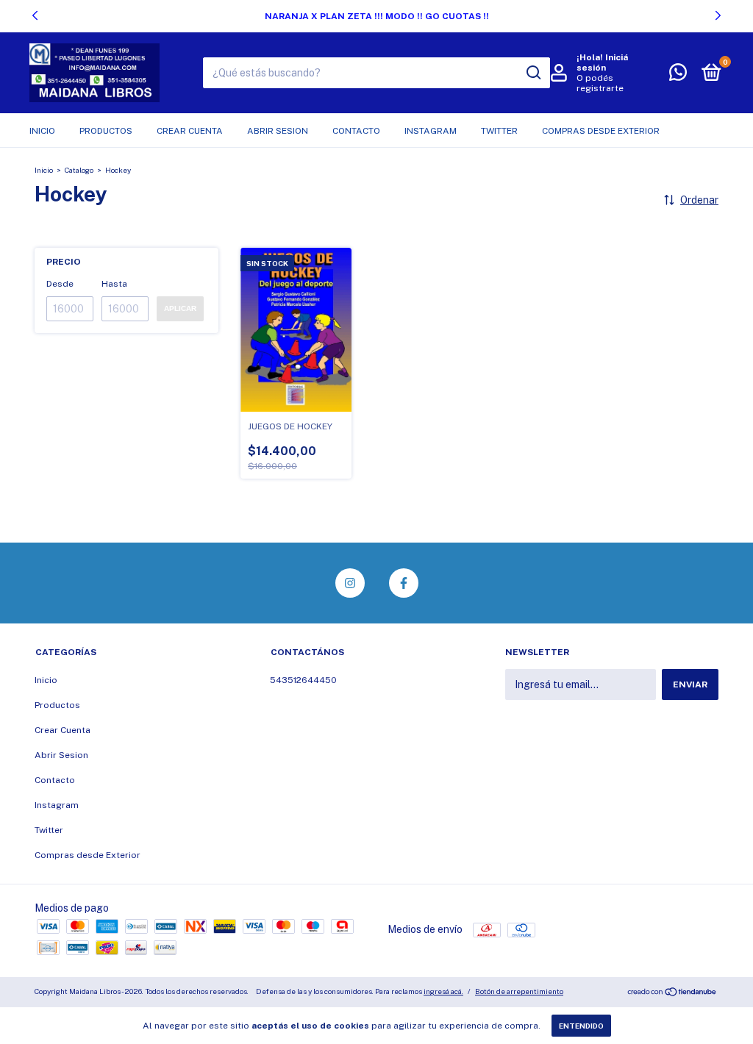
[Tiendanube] (672, 993)
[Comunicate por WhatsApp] (678, 75)
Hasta (114, 284)
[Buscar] (533, 73)
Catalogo (79, 169)
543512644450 (303, 680)
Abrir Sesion (277, 131)
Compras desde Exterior (601, 131)
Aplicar (180, 308)
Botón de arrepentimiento (519, 991)
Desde (60, 284)
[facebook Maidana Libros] (403, 583)
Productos (105, 131)
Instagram (430, 131)
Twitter (499, 131)
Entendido (581, 1025)
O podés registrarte (600, 83)
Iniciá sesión (602, 62)
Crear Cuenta (190, 131)
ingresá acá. (443, 991)
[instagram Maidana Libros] (350, 583)
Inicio (42, 131)
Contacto (356, 131)
